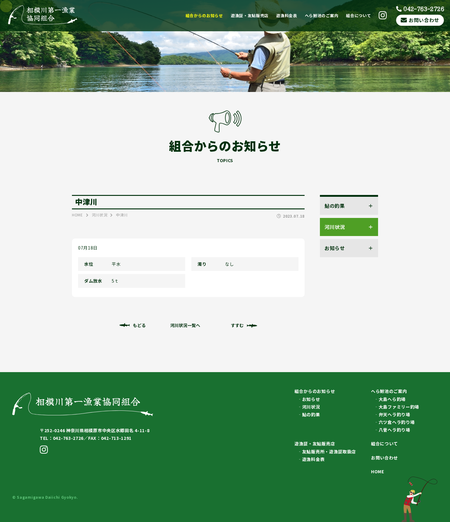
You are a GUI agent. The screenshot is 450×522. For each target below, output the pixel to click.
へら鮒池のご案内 (322, 15)
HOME (377, 471)
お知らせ (311, 399)
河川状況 (311, 407)
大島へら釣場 (392, 399)
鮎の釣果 (311, 414)
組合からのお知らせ (204, 15)
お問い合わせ (424, 20)
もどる (139, 325)
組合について (358, 15)
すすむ (237, 325)
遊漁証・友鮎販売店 (249, 15)
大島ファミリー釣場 (399, 407)
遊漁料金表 (286, 15)
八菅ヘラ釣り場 (394, 430)
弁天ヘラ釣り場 (394, 414)
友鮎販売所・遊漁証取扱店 (329, 451)
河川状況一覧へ (185, 325)
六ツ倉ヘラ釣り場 (397, 422)
